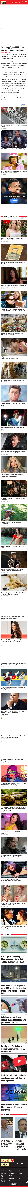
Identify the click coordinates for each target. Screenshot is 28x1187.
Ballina (3, 1171)
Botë (10, 1176)
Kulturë (19, 1176)
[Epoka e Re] (3, 3)
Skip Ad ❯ (22, 202)
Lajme (10, 1171)
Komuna (19, 1173)
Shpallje (3, 1181)
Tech (10, 1181)
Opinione (11, 1173)
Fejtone (3, 1176)
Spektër (19, 1178)
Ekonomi (19, 1171)
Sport (2, 1178)
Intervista (3, 1173)
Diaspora (11, 1178)
